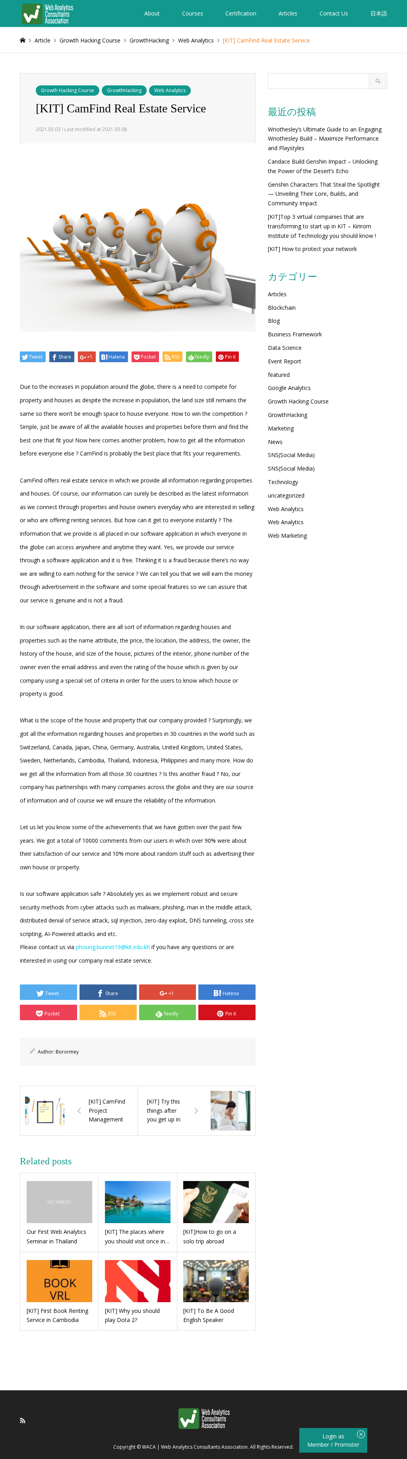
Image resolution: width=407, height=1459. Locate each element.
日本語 (378, 13)
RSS (22, 1420)
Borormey (67, 1051)
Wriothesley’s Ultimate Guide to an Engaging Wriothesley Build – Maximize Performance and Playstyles (325, 138)
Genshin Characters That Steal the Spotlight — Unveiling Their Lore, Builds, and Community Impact (324, 194)
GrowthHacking (124, 90)
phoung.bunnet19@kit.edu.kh (113, 947)
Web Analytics (170, 90)
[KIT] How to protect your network (312, 249)
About (152, 13)
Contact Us (334, 13)
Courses (192, 13)
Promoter (346, 1444)
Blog (274, 320)
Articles (288, 13)
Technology (283, 482)
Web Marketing (287, 535)
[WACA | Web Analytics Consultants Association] (47, 13)
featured (279, 374)
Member (319, 1444)
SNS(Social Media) (291, 455)
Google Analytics (289, 388)
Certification (240, 13)
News (275, 442)
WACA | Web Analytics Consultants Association (195, 1447)
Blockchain (282, 307)
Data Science (285, 347)
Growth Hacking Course (67, 90)
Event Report (284, 361)
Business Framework (295, 334)
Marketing (281, 428)
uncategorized (286, 495)
